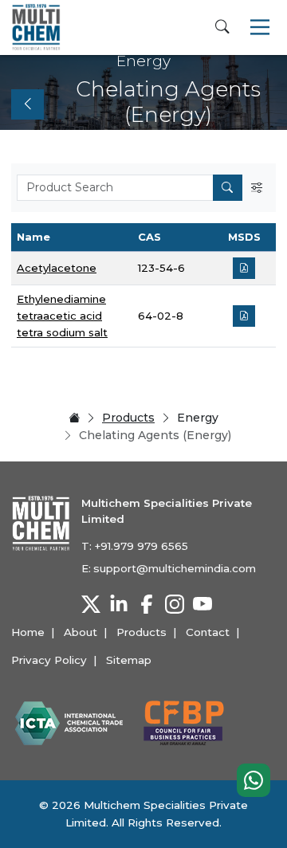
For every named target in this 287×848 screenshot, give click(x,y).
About (80, 632)
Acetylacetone (56, 267)
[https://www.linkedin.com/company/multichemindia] (118, 604)
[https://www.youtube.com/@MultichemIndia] (202, 604)
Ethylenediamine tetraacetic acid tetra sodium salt (62, 315)
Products (128, 417)
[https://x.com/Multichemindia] (90, 604)
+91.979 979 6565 (141, 546)
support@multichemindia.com (174, 568)
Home (28, 632)
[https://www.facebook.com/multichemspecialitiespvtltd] (146, 604)
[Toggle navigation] (260, 27)
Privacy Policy (49, 660)
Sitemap (128, 660)
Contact (208, 632)
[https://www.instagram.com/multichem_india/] (174, 604)
